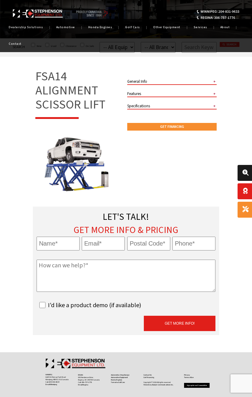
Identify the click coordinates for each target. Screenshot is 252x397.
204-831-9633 (54, 382)
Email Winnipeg (51, 384)
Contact (15, 44)
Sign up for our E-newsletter (197, 385)
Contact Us (148, 375)
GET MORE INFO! (180, 323)
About (225, 27)
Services (200, 27)
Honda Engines (100, 27)
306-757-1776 (86, 382)
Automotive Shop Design (120, 375)
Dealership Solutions (26, 27)
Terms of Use (189, 377)
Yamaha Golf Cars (118, 382)
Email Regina (83, 385)
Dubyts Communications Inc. (163, 385)
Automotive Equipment (119, 377)
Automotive (65, 27)
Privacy (187, 375)
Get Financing (172, 126)
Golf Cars (132, 27)
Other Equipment (166, 27)
